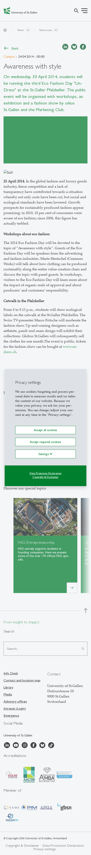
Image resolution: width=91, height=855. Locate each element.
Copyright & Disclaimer (45, 477)
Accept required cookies (45, 442)
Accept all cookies (45, 430)
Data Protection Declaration (45, 473)
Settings (44, 454)
